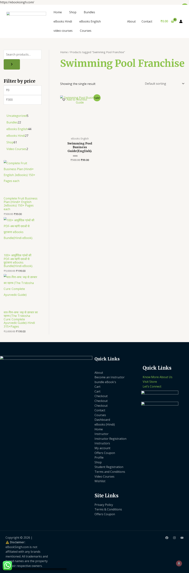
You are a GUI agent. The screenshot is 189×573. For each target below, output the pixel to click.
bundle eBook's (105, 382)
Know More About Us (157, 377)
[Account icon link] (181, 21)
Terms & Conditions (108, 509)
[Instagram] (174, 537)
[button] (74, 99)
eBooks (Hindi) (104, 424)
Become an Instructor (109, 377)
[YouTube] (182, 537)
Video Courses (104, 476)
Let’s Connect (152, 386)
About (131, 21)
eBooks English (90, 21)
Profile (99, 457)
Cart (97, 387)
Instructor (101, 434)
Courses (85, 31)
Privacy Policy (103, 505)
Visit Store (150, 382)
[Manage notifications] (179, 563)
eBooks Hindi (63, 21)
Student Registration (108, 467)
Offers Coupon (104, 453)
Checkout (101, 396)
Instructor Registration (110, 439)
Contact (147, 21)
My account (102, 448)
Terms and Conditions (109, 472)
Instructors (102, 443)
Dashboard (102, 420)
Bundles (89, 12)
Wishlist (99, 481)
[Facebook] (166, 537)
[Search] (12, 64)
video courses (63, 31)
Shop (72, 12)
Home (58, 12)
